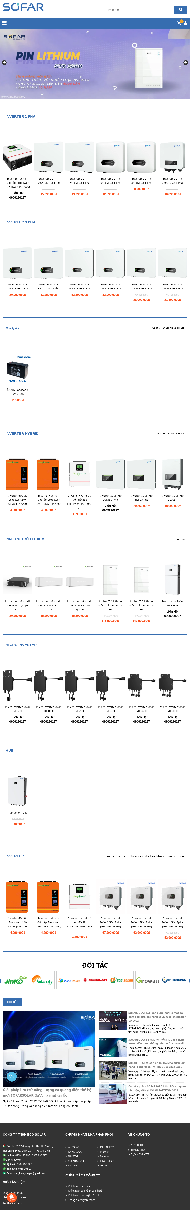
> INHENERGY (105, 1147)
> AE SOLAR (72, 1147)
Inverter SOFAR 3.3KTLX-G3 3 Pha (48, 286)
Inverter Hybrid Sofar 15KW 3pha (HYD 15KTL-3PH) (141, 922)
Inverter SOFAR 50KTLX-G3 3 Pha (79, 286)
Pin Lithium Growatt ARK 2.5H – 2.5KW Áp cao (79, 605)
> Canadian (103, 1156)
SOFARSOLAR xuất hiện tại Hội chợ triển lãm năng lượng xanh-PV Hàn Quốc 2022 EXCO (157, 1065)
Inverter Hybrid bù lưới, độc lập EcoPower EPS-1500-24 (79, 502)
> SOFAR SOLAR (74, 1160)
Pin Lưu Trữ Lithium (25, 539)
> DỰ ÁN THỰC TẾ (138, 1154)
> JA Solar (103, 1151)
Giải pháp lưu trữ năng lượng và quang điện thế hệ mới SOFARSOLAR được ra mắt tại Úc (47, 1092)
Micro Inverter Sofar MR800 (79, 709)
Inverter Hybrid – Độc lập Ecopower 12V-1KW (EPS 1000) (17, 183)
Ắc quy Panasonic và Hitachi (168, 327)
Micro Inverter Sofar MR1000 (48, 709)
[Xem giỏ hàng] (179, 23)
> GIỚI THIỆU (136, 1145)
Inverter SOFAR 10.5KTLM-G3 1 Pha (48, 180)
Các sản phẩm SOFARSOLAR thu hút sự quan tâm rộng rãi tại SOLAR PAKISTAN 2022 (157, 1088)
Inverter (15, 856)
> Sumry (102, 1165)
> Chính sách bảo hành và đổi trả (83, 1190)
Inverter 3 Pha (20, 222)
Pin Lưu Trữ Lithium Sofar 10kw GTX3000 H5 (141, 605)
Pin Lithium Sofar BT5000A (172, 603)
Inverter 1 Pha (20, 116)
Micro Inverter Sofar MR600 (110, 709)
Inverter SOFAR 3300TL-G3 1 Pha (172, 180)
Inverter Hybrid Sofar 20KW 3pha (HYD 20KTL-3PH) (110, 922)
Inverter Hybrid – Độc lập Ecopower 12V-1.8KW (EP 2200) (48, 499)
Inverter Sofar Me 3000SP (173, 497)
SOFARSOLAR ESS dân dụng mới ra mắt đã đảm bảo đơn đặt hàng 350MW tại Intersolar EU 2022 (157, 1016)
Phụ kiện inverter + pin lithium (146, 855)
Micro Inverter (21, 645)
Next (185, 63)
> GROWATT (72, 1156)
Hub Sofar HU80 (17, 812)
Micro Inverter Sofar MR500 (17, 709)
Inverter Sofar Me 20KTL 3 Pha (111, 497)
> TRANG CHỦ (136, 1150)
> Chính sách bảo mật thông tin (83, 1195)
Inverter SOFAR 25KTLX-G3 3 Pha (110, 286)
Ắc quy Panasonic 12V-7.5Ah (17, 392)
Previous (4, 63)
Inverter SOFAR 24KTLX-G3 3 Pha (141, 286)
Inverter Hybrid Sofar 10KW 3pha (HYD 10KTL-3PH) (172, 922)
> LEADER (71, 1165)
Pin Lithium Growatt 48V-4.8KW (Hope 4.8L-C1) (17, 605)
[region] (95, 64)
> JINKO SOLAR (74, 1151)
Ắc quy (13, 328)
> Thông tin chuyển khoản (80, 1200)
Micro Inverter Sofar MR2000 (172, 709)
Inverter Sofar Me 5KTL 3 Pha (142, 497)
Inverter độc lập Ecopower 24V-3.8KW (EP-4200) (17, 499)
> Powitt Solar (105, 1160)
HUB (10, 750)
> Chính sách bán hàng (78, 1186)
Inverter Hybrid (22, 433)
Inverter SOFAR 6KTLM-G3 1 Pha (110, 180)
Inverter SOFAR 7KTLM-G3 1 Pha (79, 180)
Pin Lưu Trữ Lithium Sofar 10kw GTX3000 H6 (110, 605)
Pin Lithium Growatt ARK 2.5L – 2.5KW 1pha (48, 605)
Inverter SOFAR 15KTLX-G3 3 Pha (172, 286)
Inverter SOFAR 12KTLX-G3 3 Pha (17, 286)
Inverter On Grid (116, 855)
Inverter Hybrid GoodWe (171, 433)
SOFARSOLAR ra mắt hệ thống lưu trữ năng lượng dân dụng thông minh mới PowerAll (156, 1041)
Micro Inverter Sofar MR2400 (141, 709)
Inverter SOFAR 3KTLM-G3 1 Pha (141, 180)
